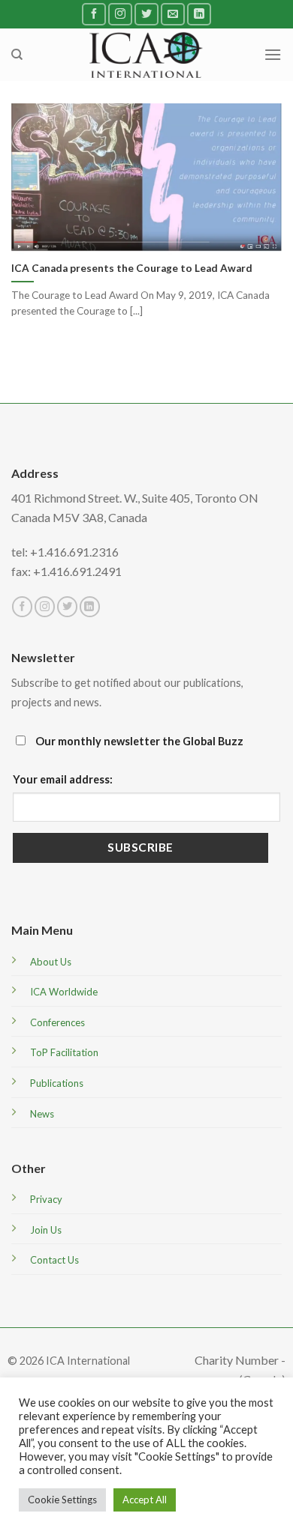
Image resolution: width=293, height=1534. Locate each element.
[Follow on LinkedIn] (199, 14)
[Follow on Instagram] (120, 14)
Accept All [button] (144, 1500)
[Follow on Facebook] (94, 14)
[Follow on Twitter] (146, 14)
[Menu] (273, 54)
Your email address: (63, 779)
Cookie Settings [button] (62, 1500)
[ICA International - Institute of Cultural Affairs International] (146, 54)
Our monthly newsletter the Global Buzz (138, 741)
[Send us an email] (173, 14)
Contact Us (54, 1260)
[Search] (17, 54)
